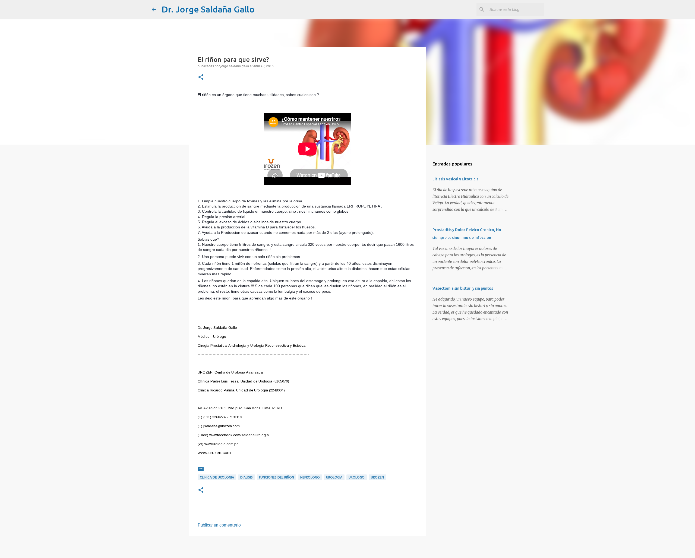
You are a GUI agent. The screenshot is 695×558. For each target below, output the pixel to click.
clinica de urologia (217, 477)
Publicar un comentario (219, 525)
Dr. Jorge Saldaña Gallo (208, 9)
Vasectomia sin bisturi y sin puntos (462, 288)
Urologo (357, 477)
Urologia (334, 477)
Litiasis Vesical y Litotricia (455, 179)
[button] (201, 77)
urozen (377, 477)
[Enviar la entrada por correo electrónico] (201, 471)
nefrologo (310, 477)
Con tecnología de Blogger (351, 550)
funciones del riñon (276, 477)
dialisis (246, 477)
